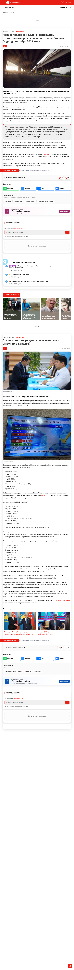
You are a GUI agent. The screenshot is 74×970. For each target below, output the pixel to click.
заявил (46, 154)
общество (18, 201)
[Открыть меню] (4, 2)
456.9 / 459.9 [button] (10, 7)
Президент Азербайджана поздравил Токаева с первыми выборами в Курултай (19, 633)
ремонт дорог (30, 201)
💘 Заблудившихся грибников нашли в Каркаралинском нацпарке (28, 281)
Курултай (38, 671)
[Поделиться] (70, 966)
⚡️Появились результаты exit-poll (19, 274)
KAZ (69, 2)
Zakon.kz (44, 495)
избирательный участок (14, 671)
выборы (28, 671)
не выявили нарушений (61, 600)
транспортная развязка (46, 201)
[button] (65, 7)
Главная (5, 12)
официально (20, 31)
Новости (12, 12)
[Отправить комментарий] (67, 232)
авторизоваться (18, 228)
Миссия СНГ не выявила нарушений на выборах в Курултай (52, 633)
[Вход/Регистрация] (66, 2)
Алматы (8, 201)
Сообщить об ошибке (9, 170)
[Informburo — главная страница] (13, 2)
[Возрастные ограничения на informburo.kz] (62, 2)
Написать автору (65, 46)
